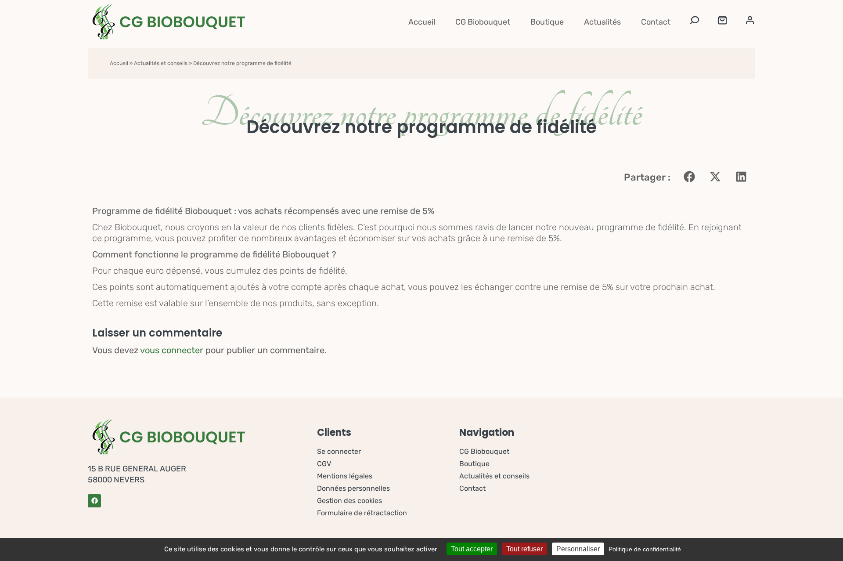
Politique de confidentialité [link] (645, 549)
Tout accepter (472, 549)
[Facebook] (94, 500)
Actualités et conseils (160, 63)
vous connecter (171, 350)
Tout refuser (524, 549)
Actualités (602, 22)
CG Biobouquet (482, 22)
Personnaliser (578, 549)
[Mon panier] (722, 22)
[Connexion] (750, 22)
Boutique (547, 22)
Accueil (421, 22)
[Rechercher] (694, 22)
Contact (655, 22)
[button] (689, 176)
